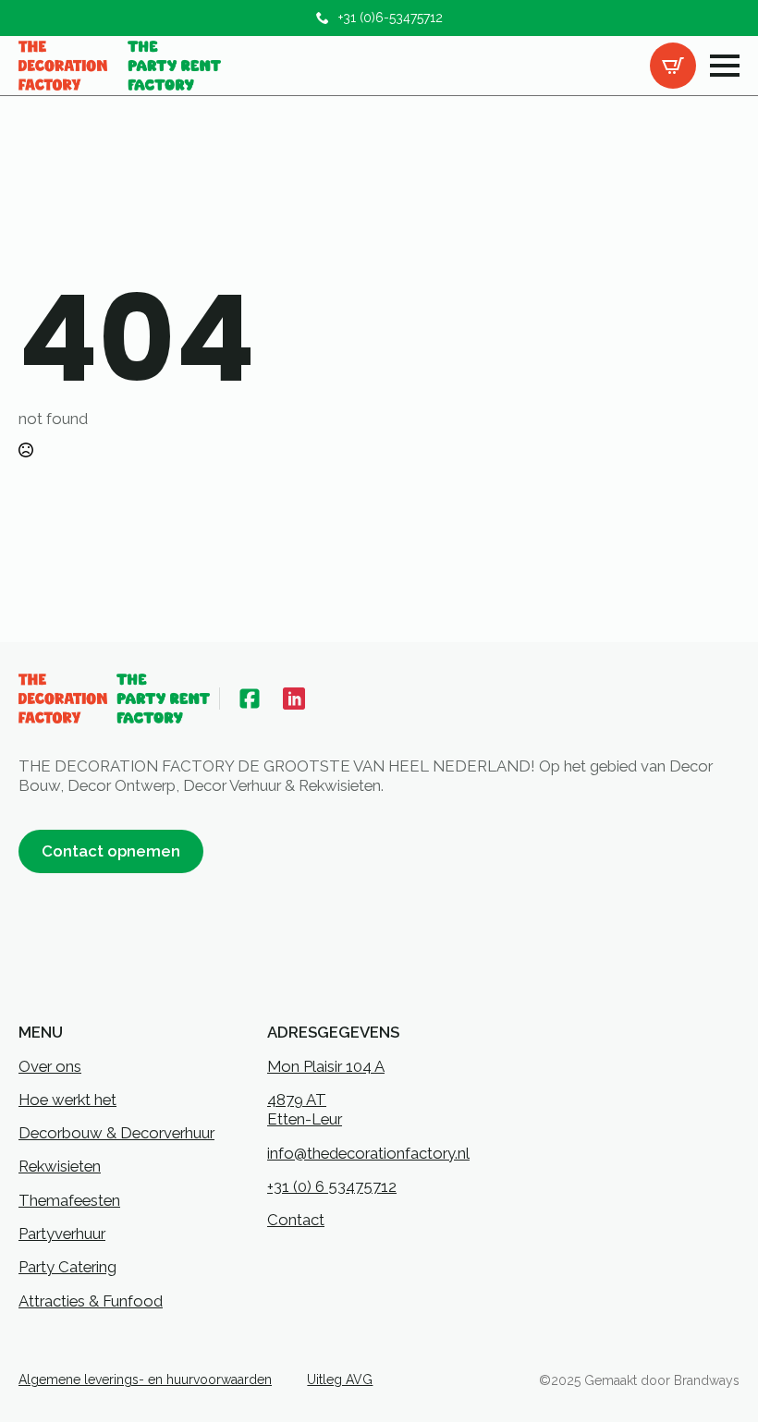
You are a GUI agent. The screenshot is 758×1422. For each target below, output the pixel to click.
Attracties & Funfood (90, 1301)
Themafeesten (69, 1200)
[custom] (249, 698)
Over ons (49, 1066)
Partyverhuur (61, 1233)
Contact (295, 1219)
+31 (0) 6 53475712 (332, 1186)
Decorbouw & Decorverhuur (116, 1133)
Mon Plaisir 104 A (326, 1066)
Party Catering (67, 1267)
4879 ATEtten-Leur (304, 1109)
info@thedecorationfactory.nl (368, 1153)
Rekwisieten (59, 1166)
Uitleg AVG (340, 1379)
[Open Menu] (725, 65)
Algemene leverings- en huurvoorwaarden (145, 1379)
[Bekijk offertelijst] (673, 66)
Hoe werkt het (67, 1099)
